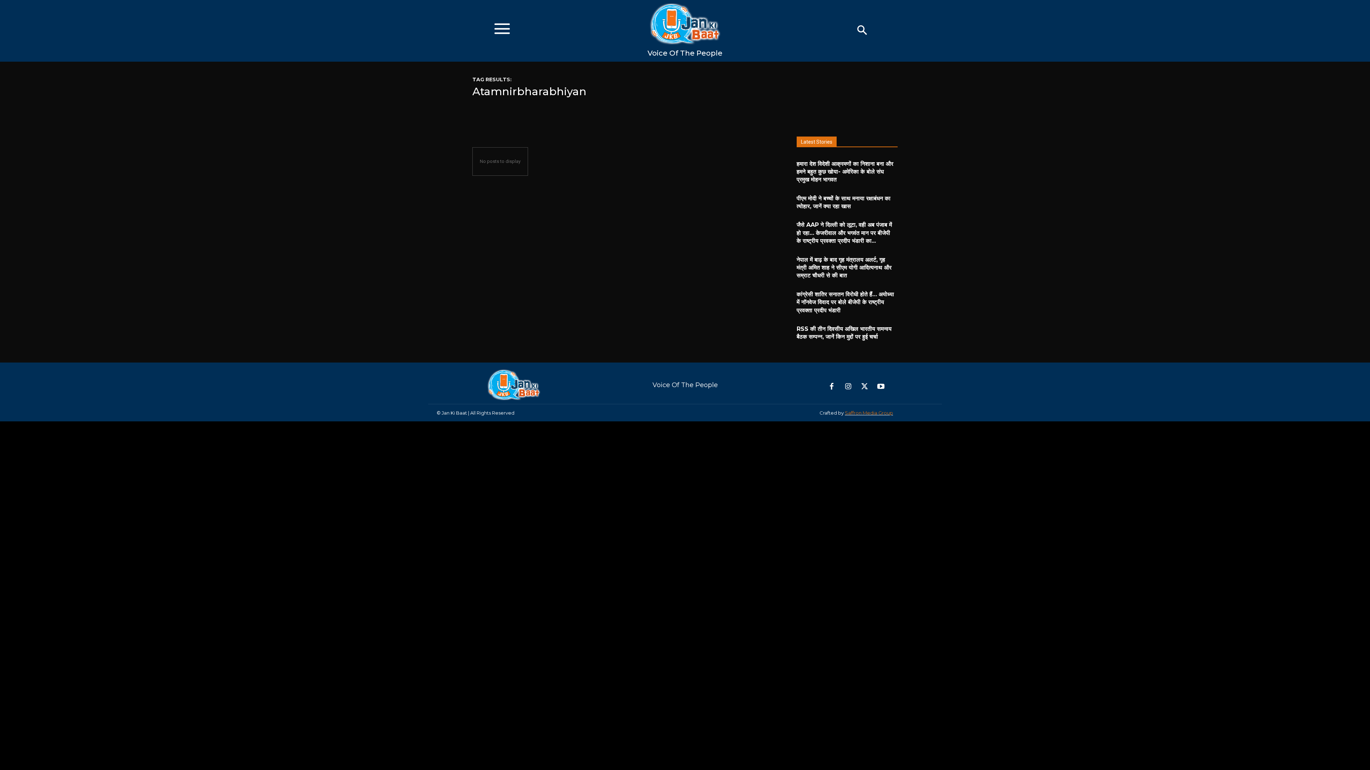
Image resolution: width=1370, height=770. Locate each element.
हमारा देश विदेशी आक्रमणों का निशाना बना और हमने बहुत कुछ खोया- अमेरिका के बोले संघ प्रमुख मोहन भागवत (845, 171)
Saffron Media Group (869, 413)
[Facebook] (831, 386)
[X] (864, 386)
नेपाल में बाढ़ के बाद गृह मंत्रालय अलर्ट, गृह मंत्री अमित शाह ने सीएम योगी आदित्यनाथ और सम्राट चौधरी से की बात (844, 267)
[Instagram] (848, 386)
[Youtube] (880, 386)
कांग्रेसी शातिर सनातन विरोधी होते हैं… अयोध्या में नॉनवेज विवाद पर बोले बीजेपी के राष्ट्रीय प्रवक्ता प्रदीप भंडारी (845, 302)
